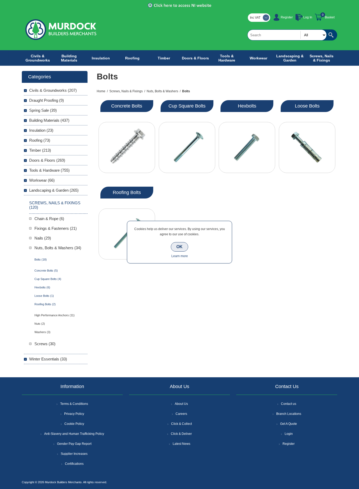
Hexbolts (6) (42, 287)
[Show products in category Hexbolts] (247, 147)
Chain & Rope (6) (49, 218)
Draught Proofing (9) (46, 100)
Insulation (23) (41, 130)
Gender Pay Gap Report (74, 444)
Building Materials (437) (49, 120)
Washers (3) (42, 332)
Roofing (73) (39, 140)
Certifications (74, 464)
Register (287, 17)
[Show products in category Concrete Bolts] (127, 147)
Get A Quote (288, 424)
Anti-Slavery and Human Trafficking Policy (74, 434)
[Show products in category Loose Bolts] (307, 147)
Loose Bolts (307, 106)
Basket (330, 17)
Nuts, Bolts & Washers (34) (57, 248)
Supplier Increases (74, 454)
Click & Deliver (181, 434)
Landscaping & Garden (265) (54, 190)
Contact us (288, 404)
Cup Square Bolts (187, 106)
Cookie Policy (74, 424)
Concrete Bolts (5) (46, 270)
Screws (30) (44, 344)
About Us (181, 404)
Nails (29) (42, 238)
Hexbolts (247, 106)
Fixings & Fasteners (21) (55, 228)
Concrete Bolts (126, 106)
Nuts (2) (39, 323)
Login (289, 434)
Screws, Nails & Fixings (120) (54, 205)
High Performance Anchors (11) (54, 315)
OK (179, 246)
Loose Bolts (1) (44, 295)
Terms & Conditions (74, 404)
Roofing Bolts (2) (45, 304)
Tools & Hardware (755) (49, 170)
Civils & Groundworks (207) (53, 90)
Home (101, 91)
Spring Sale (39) (43, 110)
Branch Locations (288, 414)
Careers (181, 414)
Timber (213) (40, 150)
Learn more (179, 256)
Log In (307, 17)
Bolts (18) (40, 259)
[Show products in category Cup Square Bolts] (187, 147)
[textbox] (287, 35)
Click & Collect (181, 424)
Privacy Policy (74, 414)
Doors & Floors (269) (47, 160)
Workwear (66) (42, 180)
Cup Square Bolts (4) (47, 279)
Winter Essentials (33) (48, 359)
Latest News (181, 444)
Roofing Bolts (127, 192)
